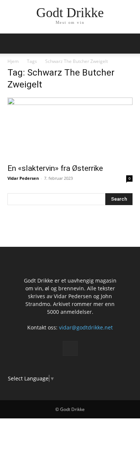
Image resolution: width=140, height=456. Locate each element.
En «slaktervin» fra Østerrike (55, 168)
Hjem (13, 61)
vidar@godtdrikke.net (86, 327)
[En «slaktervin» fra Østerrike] (70, 128)
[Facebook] (70, 348)
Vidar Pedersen (23, 178)
